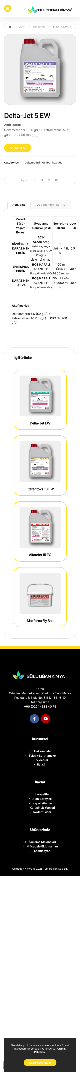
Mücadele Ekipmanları (42, 846)
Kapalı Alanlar (42, 803)
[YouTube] (45, 718)
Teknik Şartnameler (42, 755)
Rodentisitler (42, 812)
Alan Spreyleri (42, 799)
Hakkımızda (42, 751)
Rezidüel (57, 162)
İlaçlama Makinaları (42, 842)
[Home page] (10, 27)
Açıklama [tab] (19, 204)
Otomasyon (42, 851)
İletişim (42, 764)
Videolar (42, 760)
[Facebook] (34, 718)
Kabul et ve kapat (40, 1062)
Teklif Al (20, 148)
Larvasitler (42, 794)
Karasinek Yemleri (42, 807)
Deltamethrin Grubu (37, 162)
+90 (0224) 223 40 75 (40, 706)
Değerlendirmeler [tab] (51, 204)
